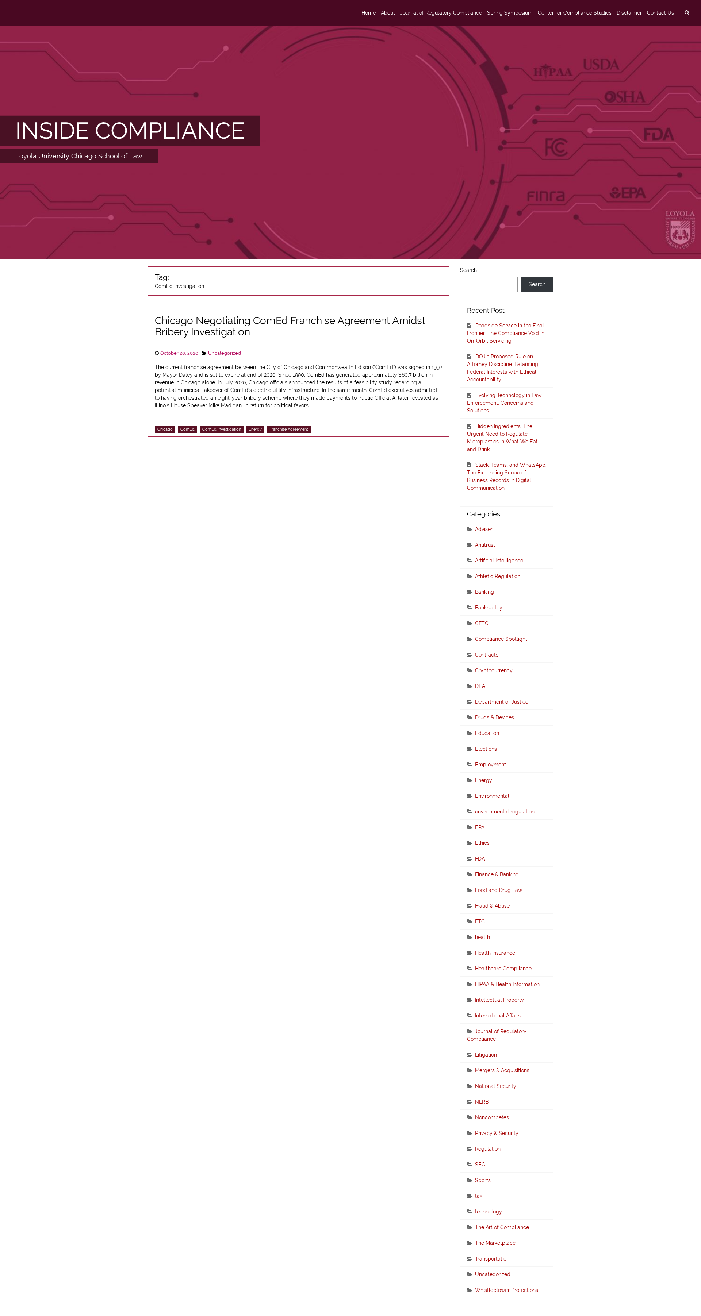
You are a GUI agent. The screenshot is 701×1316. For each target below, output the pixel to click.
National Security (495, 1086)
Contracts (486, 655)
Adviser (484, 529)
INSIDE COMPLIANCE (130, 130)
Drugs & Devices (494, 717)
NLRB (482, 1102)
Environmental (492, 796)
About (388, 13)
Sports (483, 1180)
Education (487, 733)
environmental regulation (505, 812)
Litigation (486, 1055)
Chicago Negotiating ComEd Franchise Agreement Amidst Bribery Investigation (290, 326)
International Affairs (498, 1016)
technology (488, 1212)
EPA (479, 827)
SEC (480, 1164)
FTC (480, 921)
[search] (687, 13)
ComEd (187, 429)
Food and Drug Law (498, 890)
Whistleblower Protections (506, 1290)
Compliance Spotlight (501, 639)
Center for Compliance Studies (575, 13)
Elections (486, 749)
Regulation (488, 1149)
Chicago (165, 429)
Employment (490, 764)
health (482, 937)
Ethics (482, 843)
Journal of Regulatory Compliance (441, 13)
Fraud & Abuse (492, 906)
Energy (255, 429)
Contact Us (660, 13)
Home (368, 13)
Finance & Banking (497, 874)
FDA (480, 859)
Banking (484, 592)
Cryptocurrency (494, 670)
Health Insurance (495, 953)
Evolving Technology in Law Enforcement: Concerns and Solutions (504, 402)
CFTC (482, 623)
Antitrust (485, 545)
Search (468, 270)
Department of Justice (501, 702)
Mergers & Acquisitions (502, 1070)
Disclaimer (629, 13)
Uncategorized (224, 353)
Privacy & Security (496, 1133)
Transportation (492, 1259)
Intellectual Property (499, 1000)
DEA (480, 686)
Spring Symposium (510, 13)
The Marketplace (495, 1243)
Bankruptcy (488, 608)
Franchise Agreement (288, 429)
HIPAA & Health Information (507, 984)
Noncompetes (492, 1117)
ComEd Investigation (221, 429)
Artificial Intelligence (499, 560)
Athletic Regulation (497, 576)
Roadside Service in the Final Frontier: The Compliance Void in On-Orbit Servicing (505, 333)
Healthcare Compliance (503, 968)
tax (478, 1196)
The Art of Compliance (502, 1227)
